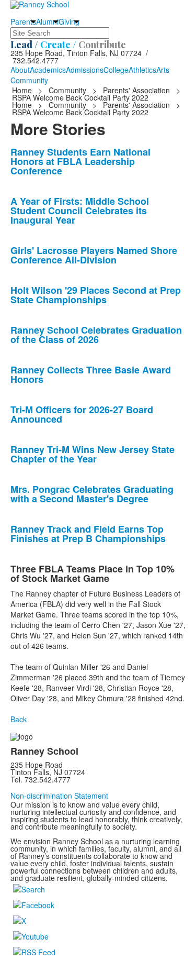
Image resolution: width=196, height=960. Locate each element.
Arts (162, 69)
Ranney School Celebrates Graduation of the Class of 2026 (96, 334)
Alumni (47, 21)
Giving (69, 21)
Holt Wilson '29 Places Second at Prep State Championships (95, 294)
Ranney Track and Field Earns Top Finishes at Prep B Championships (88, 533)
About (20, 69)
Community (29, 80)
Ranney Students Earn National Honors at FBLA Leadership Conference (80, 161)
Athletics (142, 69)
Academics (48, 69)
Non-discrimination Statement (59, 795)
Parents (23, 21)
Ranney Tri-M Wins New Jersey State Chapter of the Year (92, 454)
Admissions (84, 69)
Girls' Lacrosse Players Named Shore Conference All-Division (93, 255)
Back (18, 719)
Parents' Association (136, 90)
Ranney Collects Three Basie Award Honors (90, 374)
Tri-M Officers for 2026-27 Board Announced (81, 414)
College (116, 69)
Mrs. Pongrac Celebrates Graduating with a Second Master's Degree (92, 493)
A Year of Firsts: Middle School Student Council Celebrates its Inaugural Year (79, 210)
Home (23, 90)
